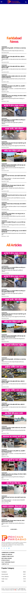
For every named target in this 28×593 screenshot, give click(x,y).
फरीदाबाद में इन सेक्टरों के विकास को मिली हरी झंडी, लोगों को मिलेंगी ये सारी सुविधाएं (14, 204)
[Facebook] (2, 548)
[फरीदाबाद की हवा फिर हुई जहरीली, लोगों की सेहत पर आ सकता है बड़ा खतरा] (14, 349)
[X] (6, 548)
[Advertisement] (14, 21)
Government (5, 266)
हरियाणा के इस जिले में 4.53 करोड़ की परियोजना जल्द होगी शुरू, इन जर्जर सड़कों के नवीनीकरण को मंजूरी (13, 120)
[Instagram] (4, 548)
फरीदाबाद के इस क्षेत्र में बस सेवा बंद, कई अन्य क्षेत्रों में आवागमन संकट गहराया (14, 176)
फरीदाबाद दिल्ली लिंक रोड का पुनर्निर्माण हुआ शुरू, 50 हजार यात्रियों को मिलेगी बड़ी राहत (14, 231)
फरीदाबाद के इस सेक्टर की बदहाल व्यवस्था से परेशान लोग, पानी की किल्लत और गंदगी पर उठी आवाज (13, 186)
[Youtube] (9, 548)
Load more (13, 529)
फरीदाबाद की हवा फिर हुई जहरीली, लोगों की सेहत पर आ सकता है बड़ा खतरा (14, 48)
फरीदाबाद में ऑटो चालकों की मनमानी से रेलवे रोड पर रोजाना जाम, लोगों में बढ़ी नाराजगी (14, 196)
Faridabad (4, 46)
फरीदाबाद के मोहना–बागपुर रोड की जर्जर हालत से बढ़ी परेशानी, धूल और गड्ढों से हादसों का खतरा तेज (14, 143)
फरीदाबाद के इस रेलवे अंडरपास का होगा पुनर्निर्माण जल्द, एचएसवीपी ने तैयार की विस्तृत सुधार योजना (13, 86)
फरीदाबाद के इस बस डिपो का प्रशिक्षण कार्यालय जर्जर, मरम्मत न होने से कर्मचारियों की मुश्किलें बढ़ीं (14, 76)
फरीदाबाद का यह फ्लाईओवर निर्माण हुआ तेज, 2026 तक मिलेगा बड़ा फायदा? (13, 222)
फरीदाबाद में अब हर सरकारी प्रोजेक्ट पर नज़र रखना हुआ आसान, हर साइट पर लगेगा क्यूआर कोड (13, 214)
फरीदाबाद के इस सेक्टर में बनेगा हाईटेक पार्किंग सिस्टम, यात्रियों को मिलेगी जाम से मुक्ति (13, 57)
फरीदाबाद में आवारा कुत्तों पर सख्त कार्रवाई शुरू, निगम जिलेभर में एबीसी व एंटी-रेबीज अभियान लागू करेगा (14, 96)
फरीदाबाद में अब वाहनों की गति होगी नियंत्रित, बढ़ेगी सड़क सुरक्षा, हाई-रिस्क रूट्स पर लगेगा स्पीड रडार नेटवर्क (14, 165)
